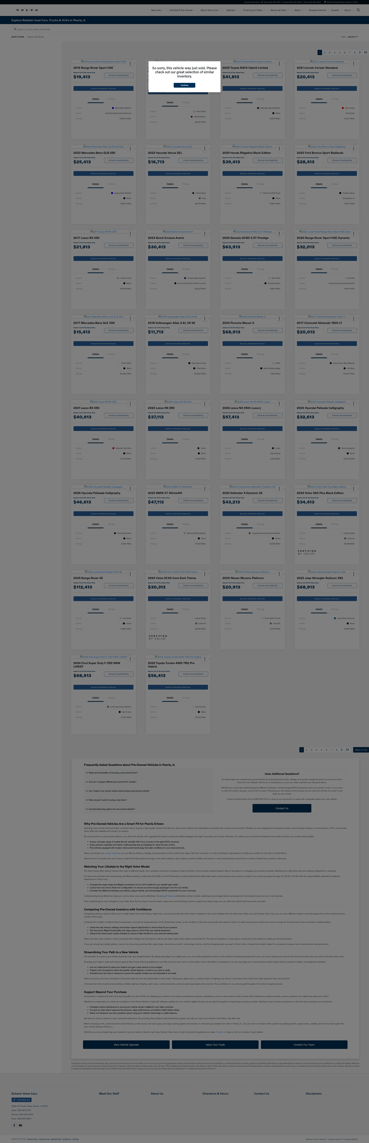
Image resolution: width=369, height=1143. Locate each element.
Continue (184, 85)
